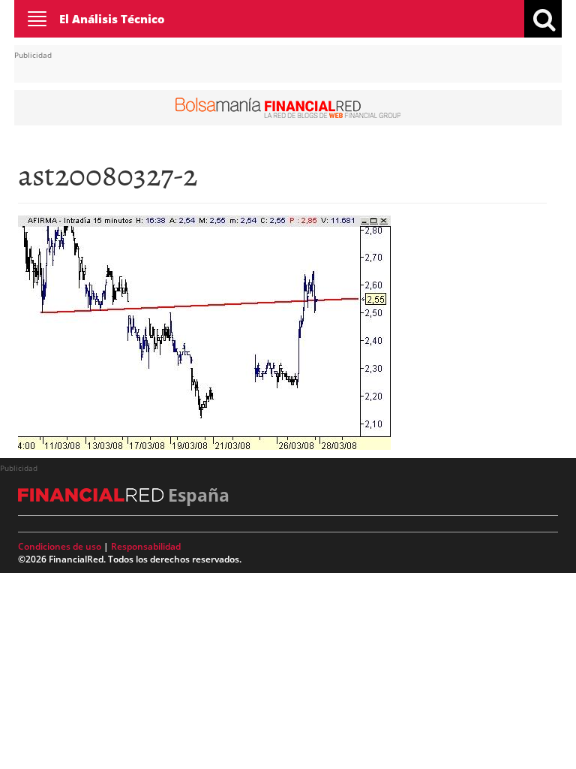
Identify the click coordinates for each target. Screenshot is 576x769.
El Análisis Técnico (112, 18)
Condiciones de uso (59, 546)
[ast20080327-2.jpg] (204, 331)
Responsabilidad (146, 546)
